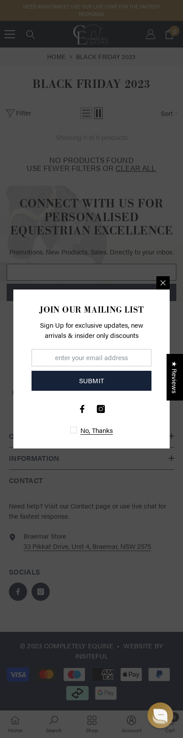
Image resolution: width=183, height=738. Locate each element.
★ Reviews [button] (174, 377)
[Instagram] (101, 409)
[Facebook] (82, 409)
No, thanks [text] (96, 430)
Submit (91, 380)
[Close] (163, 283)
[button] (160, 715)
